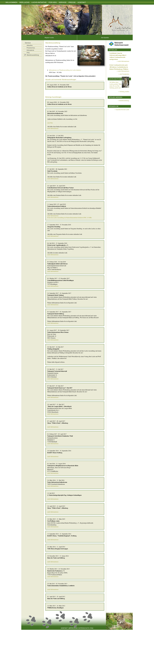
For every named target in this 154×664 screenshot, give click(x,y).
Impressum (73, 628)
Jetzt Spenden (105, 37)
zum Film (50, 123)
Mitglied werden (49, 37)
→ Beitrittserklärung (123, 100)
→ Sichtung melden (123, 91)
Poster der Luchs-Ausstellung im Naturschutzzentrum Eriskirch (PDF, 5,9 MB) (69, 217)
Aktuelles (30, 45)
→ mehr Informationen (122, 61)
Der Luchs (24, 2)
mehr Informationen (52, 128)
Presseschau (31, 48)
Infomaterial (30, 50)
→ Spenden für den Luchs (121, 109)
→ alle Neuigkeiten (123, 74)
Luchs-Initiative (39, 2)
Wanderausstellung (33, 55)
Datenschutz (83, 628)
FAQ (28, 52)
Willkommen (11, 2)
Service (62, 2)
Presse (72, 2)
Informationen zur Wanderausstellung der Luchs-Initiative (65, 70)
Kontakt (82, 2)
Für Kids (53, 2)
